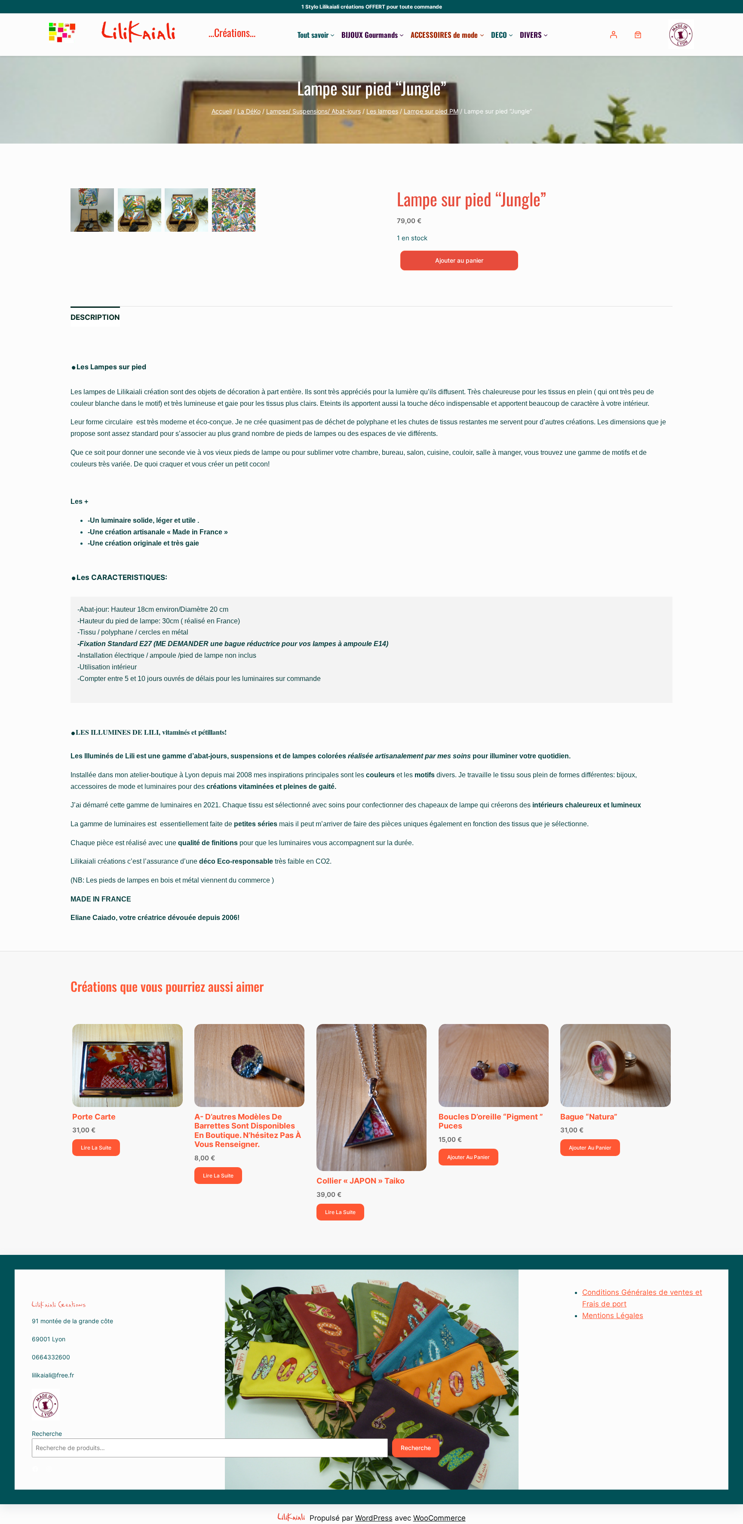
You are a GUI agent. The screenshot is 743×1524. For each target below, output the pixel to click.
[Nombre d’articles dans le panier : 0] (637, 34)
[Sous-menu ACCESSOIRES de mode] (482, 35)
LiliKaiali (139, 34)
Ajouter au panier (459, 260)
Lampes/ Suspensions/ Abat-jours (313, 111)
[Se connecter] (614, 34)
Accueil (222, 111)
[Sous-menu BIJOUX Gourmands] (401, 35)
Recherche (47, 1433)
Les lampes (382, 111)
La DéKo (249, 111)
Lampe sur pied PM (431, 111)
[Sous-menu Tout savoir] (332, 35)
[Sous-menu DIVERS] (545, 35)
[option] (139, 210)
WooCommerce (439, 1518)
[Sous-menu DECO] (511, 35)
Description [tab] (95, 317)
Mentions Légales (612, 1315)
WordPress (374, 1518)
